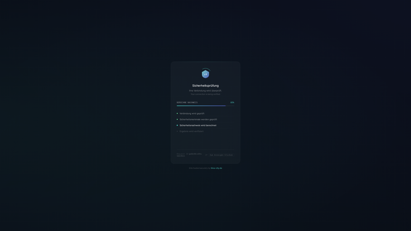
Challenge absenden (205, 150)
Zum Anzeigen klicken (221, 163)
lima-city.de (216, 176)
